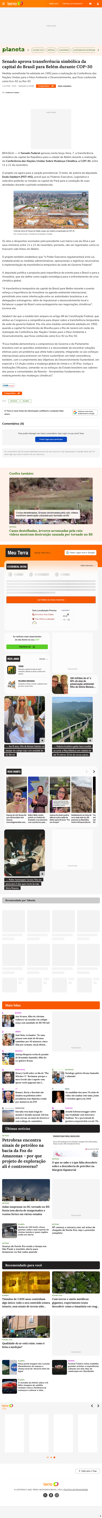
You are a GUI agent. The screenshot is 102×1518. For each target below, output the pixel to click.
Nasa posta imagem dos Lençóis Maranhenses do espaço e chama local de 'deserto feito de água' (34, 1368)
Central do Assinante (72, 4)
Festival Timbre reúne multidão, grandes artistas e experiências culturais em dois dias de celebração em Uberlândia (83, 1368)
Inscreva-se (25, 646)
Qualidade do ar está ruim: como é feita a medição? (23, 1345)
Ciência (18, 1032)
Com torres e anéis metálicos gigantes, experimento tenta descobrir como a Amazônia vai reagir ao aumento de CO (75, 1302)
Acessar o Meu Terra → (43, 552)
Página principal (15, 4)
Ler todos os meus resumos (51, 599)
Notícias (13, 401)
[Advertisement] (72, 1249)
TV (16, 1089)
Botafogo (69, 1070)
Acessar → (43, 658)
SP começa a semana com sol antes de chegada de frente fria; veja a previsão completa (73, 1230)
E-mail (90, 4)
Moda (67, 1089)
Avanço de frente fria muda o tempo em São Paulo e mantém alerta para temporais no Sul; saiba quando (24, 1249)
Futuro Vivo (57, 1296)
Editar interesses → (88, 565)
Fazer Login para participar (51, 439)
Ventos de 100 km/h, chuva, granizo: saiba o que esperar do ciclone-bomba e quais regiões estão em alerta (33, 1231)
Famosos (18, 1051)
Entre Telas (20, 1070)
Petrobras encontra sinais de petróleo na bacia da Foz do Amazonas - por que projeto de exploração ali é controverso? (24, 1153)
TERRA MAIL (53, 4)
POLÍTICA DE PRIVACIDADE (76, 1489)
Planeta (26, 401)
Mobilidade (19, 1108)
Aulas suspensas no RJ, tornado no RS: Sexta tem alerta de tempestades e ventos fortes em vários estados (26, 1210)
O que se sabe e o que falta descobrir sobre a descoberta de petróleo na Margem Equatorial (74, 1166)
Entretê (18, 1013)
